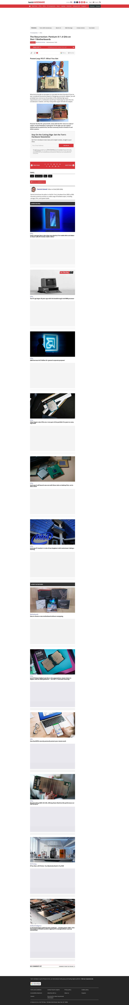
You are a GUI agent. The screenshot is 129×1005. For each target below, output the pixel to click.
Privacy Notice (38, 151)
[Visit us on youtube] (82, 2)
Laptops (63, 6)
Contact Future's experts (53, 989)
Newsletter (72, 53)
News (58, 6)
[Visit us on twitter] (77, 2)
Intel (32, 176)
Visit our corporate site (87, 979)
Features (33, 42)
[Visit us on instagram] (79, 2)
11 (58, 166)
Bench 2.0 (58, 28)
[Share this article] (31, 53)
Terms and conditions (35, 989)
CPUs (40, 6)
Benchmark (39, 176)
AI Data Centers (81, 28)
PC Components (51, 6)
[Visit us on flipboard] (84, 2)
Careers (32, 996)
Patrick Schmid (41, 42)
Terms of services (51, 149)
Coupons (83, 6)
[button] (98, 2)
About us (66, 993)
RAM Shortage (68, 28)
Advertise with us (51, 993)
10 (55, 166)
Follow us (64, 53)
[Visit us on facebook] (75, 2)
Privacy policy (67, 989)
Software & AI (76, 6)
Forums (98, 6)
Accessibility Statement (36, 993)
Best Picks (34, 6)
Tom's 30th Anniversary (46, 28)
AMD (50, 176)
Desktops (69, 6)
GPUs (44, 6)
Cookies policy (85, 989)
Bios (45, 176)
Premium (92, 6)
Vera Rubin (92, 28)
